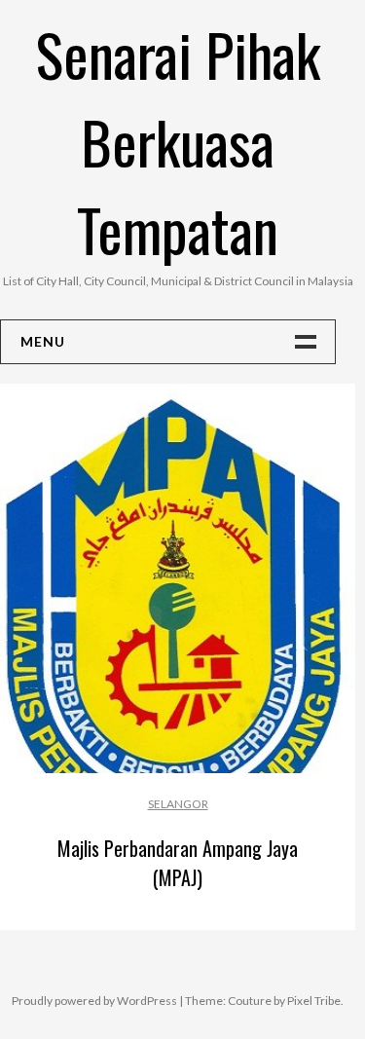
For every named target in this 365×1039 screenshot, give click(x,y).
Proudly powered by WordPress (94, 1000)
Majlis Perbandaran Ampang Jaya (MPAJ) (177, 863)
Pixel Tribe (314, 1000)
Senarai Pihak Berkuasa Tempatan (178, 141)
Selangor (178, 804)
